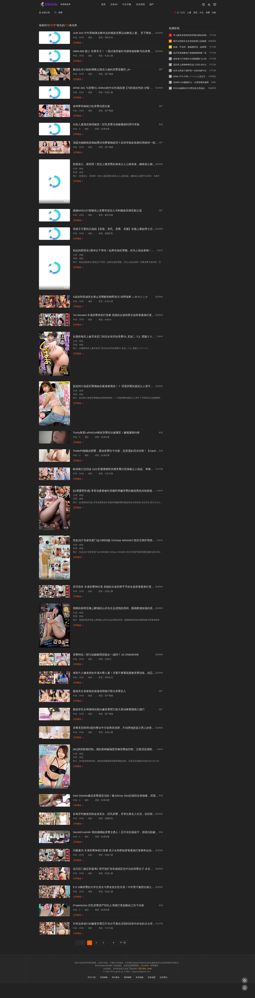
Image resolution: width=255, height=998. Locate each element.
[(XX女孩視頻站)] (48, 4)
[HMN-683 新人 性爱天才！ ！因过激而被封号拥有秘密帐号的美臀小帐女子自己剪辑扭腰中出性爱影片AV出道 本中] (54, 56)
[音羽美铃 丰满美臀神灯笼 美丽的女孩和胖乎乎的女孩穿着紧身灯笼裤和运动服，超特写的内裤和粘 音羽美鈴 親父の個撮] (54, 591)
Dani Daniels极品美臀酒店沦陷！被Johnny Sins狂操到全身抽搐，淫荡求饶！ (118, 795)
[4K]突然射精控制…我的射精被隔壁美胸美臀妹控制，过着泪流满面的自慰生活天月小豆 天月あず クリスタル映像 (140, 749)
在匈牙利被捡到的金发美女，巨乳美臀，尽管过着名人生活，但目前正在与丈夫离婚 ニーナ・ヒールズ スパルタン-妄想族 (144, 813)
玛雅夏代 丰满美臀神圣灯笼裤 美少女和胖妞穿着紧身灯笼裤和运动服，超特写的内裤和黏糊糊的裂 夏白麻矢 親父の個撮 (143, 850)
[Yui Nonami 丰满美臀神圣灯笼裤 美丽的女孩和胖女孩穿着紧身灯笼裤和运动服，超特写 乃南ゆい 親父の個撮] (54, 319)
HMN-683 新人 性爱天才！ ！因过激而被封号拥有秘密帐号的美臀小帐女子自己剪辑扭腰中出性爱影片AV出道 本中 (140, 51)
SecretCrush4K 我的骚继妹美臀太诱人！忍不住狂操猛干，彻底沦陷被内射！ (118, 832)
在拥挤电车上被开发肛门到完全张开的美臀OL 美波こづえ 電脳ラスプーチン (118, 336)
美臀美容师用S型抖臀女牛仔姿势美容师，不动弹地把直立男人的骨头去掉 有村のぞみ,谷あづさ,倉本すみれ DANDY (141, 727)
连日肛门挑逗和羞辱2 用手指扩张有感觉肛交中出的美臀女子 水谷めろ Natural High (122, 868)
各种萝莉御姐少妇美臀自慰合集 (91, 106)
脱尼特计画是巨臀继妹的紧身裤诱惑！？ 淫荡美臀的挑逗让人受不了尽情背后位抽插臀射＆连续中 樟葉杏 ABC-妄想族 (142, 386)
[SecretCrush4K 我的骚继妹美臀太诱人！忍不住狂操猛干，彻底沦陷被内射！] (54, 837)
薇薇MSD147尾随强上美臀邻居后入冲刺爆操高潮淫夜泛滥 (107, 210)
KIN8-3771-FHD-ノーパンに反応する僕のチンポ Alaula (198, 76)
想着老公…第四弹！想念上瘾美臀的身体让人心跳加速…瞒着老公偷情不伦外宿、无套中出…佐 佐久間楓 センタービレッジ (145, 164)
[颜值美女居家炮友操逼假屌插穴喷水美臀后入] (54, 696)
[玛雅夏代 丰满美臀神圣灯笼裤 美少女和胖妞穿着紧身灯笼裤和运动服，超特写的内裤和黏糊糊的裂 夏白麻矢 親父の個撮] (54, 855)
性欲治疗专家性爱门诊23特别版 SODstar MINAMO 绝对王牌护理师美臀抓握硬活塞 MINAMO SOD (131, 540)
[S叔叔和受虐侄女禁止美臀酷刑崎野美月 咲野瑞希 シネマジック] (54, 301)
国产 (151, 4)
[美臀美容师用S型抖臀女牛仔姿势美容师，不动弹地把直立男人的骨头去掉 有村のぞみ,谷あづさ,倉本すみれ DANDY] (54, 732)
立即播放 (78, 43)
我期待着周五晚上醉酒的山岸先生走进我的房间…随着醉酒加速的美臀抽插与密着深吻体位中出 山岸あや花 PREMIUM (142, 608)
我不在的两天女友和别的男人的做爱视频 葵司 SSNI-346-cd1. (201, 41)
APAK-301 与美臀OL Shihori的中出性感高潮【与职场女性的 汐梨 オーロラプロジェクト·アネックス (132, 87)
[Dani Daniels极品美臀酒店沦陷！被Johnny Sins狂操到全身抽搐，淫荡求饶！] (54, 800)
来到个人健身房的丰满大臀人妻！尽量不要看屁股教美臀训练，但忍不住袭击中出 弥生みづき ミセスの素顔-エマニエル (143, 672)
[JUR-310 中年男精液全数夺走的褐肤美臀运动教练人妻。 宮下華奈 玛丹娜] (54, 37)
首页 (103, 4)
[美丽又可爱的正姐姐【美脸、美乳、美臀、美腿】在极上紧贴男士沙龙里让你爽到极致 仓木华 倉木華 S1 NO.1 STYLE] (54, 233)
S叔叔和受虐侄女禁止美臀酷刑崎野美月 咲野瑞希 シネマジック (110, 296)
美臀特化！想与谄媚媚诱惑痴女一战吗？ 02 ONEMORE (106, 654)
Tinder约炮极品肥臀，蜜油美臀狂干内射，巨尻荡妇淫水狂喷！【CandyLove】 (119, 450)
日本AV (114, 4)
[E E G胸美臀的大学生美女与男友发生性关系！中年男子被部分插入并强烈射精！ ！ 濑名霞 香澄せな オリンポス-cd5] (54, 892)
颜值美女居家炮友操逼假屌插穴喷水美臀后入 (99, 691)
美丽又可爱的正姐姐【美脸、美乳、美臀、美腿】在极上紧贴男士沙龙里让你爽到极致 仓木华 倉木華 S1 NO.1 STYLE (142, 228)
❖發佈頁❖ (65, 4)
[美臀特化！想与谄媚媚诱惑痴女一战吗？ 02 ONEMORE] (54, 659)
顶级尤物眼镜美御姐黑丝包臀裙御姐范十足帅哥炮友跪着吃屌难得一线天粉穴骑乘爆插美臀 (126, 142)
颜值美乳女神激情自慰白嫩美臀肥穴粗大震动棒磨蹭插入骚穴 (109, 709)
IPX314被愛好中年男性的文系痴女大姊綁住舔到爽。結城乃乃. (201, 88)
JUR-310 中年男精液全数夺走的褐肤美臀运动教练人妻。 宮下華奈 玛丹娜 (116, 33)
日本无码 (140, 4)
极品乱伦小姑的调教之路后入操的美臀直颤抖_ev (101, 69)
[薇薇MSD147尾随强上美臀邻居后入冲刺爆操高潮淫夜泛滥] (54, 215)
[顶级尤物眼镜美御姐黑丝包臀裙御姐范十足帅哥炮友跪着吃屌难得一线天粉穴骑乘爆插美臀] (54, 147)
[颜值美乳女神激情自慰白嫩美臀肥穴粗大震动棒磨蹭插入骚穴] (54, 714)
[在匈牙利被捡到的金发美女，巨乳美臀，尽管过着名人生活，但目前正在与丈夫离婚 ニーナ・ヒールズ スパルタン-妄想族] (54, 818)
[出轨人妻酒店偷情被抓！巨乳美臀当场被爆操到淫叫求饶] (54, 129)
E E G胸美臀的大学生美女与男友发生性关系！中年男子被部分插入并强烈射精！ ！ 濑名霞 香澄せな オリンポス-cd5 (141, 887)
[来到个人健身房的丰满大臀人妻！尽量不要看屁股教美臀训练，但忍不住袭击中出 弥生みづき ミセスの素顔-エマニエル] (54, 677)
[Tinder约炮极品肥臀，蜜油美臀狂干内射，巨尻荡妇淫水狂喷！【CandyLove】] (54, 455)
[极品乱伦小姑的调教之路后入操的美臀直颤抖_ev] (54, 74)
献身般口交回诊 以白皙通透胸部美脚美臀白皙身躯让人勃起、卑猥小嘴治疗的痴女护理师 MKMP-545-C (133, 469)
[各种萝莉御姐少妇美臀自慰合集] (54, 111)
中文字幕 (126, 4)
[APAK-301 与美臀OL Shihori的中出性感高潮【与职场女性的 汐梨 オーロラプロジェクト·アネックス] (54, 92)
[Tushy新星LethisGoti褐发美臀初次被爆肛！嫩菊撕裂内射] (54, 437)
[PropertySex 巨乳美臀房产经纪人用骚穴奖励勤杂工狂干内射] (54, 910)
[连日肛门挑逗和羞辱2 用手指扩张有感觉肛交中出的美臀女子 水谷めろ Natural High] (54, 873)
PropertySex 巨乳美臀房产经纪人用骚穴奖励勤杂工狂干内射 (108, 905)
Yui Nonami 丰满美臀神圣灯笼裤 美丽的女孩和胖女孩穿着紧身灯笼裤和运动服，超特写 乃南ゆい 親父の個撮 (137, 315)
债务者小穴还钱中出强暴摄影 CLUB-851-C (193, 59)
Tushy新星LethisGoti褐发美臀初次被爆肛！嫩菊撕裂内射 (106, 432)
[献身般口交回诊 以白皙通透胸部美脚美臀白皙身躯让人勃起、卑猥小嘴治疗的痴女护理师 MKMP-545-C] (54, 473)
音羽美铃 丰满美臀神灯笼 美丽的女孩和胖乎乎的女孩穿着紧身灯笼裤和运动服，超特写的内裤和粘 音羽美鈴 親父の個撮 (143, 586)
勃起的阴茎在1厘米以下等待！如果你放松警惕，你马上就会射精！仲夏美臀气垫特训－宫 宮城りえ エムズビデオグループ (145, 250)
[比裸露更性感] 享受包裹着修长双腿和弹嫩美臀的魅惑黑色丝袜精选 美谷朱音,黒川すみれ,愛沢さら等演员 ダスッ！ (140, 490)
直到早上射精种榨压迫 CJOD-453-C (190, 64)
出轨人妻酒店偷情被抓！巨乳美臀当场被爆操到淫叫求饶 (106, 124)
